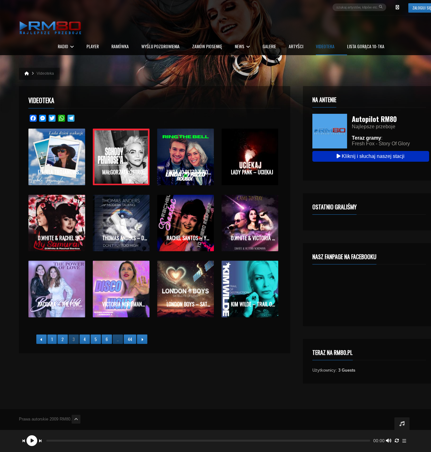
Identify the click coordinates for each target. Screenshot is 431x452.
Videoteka (325, 46)
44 (130, 339)
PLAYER (92, 46)
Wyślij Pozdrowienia (160, 46)
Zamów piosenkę (207, 46)
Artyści (296, 46)
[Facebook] (397, 7)
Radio (63, 46)
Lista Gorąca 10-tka (365, 46)
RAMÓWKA (120, 46)
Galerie (269, 46)
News (239, 46)
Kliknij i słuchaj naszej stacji (372, 156)
